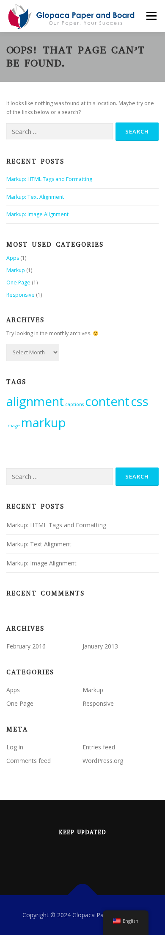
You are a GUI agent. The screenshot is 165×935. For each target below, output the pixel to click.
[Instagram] (93, 854)
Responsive (20, 294)
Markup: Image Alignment (37, 214)
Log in (14, 747)
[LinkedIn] (72, 854)
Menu (151, 15)
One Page (18, 282)
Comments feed (28, 761)
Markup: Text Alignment (35, 196)
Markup (15, 270)
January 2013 (100, 646)
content (107, 401)
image (13, 426)
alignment (35, 401)
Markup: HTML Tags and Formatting (49, 179)
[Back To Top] (83, 895)
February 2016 (26, 646)
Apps (12, 258)
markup (43, 422)
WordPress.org (102, 761)
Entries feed (98, 747)
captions (74, 404)
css (139, 401)
